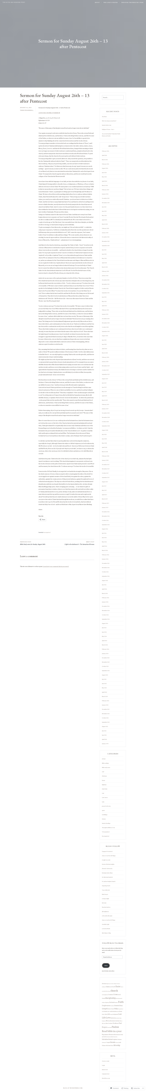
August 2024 (105, 168)
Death (103, 998)
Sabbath (112, 1036)
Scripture (115, 1039)
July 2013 (104, 679)
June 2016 (104, 537)
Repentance (105, 1034)
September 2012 (106, 722)
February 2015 (105, 597)
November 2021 (106, 284)
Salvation (105, 1039)
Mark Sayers (105, 894)
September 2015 (106, 576)
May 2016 (104, 542)
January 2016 (105, 559)
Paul (120, 1023)
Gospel (104, 1008)
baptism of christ (110, 983)
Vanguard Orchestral (107, 851)
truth (120, 1042)
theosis (112, 1042)
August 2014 (105, 623)
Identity (106, 1011)
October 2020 (105, 327)
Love (108, 1017)
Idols (109, 1011)
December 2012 (105, 709)
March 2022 (105, 267)
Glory (121, 1005)
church (114, 990)
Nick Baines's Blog (106, 933)
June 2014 (104, 632)
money (117, 1021)
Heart (112, 1009)
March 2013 (105, 696)
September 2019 (106, 374)
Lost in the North (106, 928)
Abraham (104, 983)
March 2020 (105, 353)
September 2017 (106, 477)
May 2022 (104, 258)
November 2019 (106, 366)
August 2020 (105, 335)
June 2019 (104, 387)
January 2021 (105, 314)
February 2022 (105, 271)
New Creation (109, 1023)
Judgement (115, 1014)
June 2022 (104, 254)
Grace (109, 1009)
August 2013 (105, 675)
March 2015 (105, 593)
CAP (103, 771)
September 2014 (106, 619)
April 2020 (104, 348)
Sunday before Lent (106, 125)
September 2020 (106, 331)
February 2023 (105, 228)
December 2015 (105, 563)
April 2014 (104, 640)
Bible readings (105, 763)
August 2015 (105, 580)
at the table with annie (107, 916)
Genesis (116, 1005)
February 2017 (105, 503)
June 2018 (104, 439)
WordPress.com (106, 1078)
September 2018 (106, 426)
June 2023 (104, 211)
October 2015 (105, 572)
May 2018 (104, 443)
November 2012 (106, 713)
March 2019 (105, 400)
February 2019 (105, 404)
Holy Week (104, 789)
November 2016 (106, 516)
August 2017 (105, 481)
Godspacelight (105, 898)
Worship (117, 1045)
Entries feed (105, 1069)
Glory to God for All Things (108, 920)
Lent (103, 793)
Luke (103, 802)
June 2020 (104, 344)
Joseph (111, 1014)
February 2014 (105, 649)
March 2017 (105, 499)
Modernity (112, 1021)
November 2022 (106, 241)
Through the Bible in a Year (132, 2)
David (119, 994)
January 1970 (105, 743)
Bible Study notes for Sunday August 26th (32, 543)
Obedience (115, 1023)
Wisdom (108, 1045)
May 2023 (104, 215)
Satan (110, 1039)
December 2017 (105, 464)
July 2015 (104, 584)
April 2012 (104, 739)
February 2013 (105, 700)
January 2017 (105, 507)
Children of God (110, 987)
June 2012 (104, 735)
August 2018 (105, 430)
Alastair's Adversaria (107, 868)
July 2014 (104, 627)
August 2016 (105, 529)
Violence (104, 1045)
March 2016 (105, 550)
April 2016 (104, 546)
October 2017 (105, 473)
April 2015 (104, 589)
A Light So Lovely (106, 860)
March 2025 (105, 159)
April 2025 (104, 155)
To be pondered (105, 832)
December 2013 (105, 658)
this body (104, 903)
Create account (105, 1061)
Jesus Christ (105, 1014)
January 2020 (105, 361)
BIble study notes (106, 767)
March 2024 (105, 185)
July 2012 (104, 731)
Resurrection (113, 1034)
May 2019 (104, 391)
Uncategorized (46, 532)
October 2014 (105, 615)
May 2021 (104, 301)
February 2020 (105, 357)
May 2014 (104, 636)
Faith (121, 1001)
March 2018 (105, 451)
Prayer (104, 1027)
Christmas (104, 776)
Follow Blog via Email (112, 943)
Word (112, 1045)
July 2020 (104, 340)
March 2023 (105, 224)
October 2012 (105, 718)
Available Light (105, 924)
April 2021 (104, 305)
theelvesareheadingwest (30, 110)
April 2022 (104, 262)
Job (109, 1014)
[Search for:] (113, 97)
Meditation (113, 1018)
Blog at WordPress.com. (73, 1088)
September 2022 (106, 245)
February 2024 (105, 189)
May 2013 (104, 688)
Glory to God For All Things (109, 855)
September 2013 (106, 670)
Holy (116, 1008)
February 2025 (105, 164)
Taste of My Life (106, 890)
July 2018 (104, 434)
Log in (103, 1065)
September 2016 (106, 524)
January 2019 (105, 408)
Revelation (108, 1036)
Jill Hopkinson (105, 911)
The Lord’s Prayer (110, 2)
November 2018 (106, 417)
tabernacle (104, 1042)
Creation (110, 994)
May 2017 (104, 490)
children (103, 986)
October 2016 (105, 520)
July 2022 (104, 250)
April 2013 (104, 692)
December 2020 (105, 318)
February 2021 (105, 310)
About (97, 2)
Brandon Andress (106, 907)
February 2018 (105, 456)
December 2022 (105, 237)
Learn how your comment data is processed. (56, 566)
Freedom (112, 1005)
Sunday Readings (106, 823)
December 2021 (105, 280)
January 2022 (105, 275)
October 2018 (105, 421)
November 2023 (106, 202)
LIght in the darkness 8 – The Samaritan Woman (79, 543)
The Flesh (104, 116)
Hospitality (120, 1009)
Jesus (120, 1011)
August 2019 (105, 378)
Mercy (108, 1021)
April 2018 (104, 447)
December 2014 (105, 606)
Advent (103, 759)
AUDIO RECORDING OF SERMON (49, 113)
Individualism (113, 1011)
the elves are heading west (14, 2)
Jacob (118, 1011)
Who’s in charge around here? (109, 121)
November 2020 (106, 323)
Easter (103, 780)
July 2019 (104, 383)
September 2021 (106, 292)
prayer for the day (106, 806)
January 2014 (105, 653)
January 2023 (105, 232)
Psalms (115, 1026)
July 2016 (104, 533)
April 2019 (104, 396)
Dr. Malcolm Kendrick (107, 877)
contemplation (105, 994)
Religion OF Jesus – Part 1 (108, 129)
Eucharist (112, 1002)
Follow (106, 965)
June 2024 (104, 172)
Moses (121, 1021)
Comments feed (105, 1074)
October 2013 (105, 666)
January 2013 (105, 705)
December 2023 (105, 198)
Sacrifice (115, 1036)
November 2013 (106, 662)
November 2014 (106, 610)
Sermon (104, 819)
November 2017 (106, 469)
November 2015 (106, 567)
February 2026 (105, 151)
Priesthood (109, 1027)
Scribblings (104, 814)
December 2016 (105, 511)
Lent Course (105, 797)
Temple (108, 1042)
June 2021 (104, 297)
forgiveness (106, 1005)
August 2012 (105, 726)
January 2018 (105, 460)
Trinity (116, 1042)
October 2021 (105, 288)
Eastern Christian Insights (108, 864)
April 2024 (104, 181)
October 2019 (105, 370)
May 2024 (104, 177)
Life (104, 1017)
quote (103, 810)
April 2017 (104, 494)
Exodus (116, 1002)
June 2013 (104, 683)
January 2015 (105, 602)
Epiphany (104, 784)
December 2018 (105, 413)
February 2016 (105, 554)
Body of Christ (117, 983)
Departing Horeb (106, 885)
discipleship (110, 997)
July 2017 (104, 486)
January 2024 (105, 194)
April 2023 (104, 220)
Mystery (103, 1023)
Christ (117, 986)
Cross (115, 994)
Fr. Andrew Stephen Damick (108, 881)
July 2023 (104, 207)
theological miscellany (107, 873)
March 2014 (105, 645)
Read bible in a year (112, 1031)
